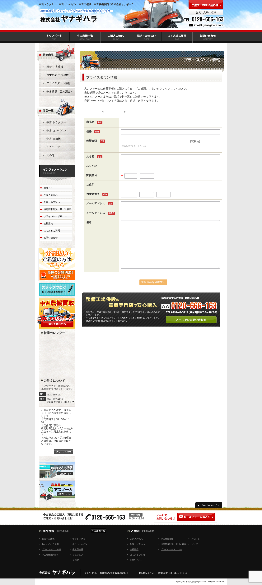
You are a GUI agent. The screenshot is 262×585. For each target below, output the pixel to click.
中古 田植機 (53, 138)
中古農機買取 (167, 539)
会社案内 (48, 223)
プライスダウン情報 (58, 83)
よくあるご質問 (52, 230)
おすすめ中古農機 (50, 544)
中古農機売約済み (50, 555)
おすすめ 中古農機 (57, 74)
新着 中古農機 (54, 66)
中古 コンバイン (56, 130)
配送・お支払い (52, 202)
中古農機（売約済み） (59, 91)
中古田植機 (78, 549)
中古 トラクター (56, 122)
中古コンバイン (80, 544)
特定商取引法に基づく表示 (57, 209)
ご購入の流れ (51, 195)
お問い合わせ (51, 237)
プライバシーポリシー (55, 216)
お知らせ (48, 188)
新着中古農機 (48, 539)
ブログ (194, 544)
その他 (50, 155)
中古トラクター (80, 539)
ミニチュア (53, 147)
